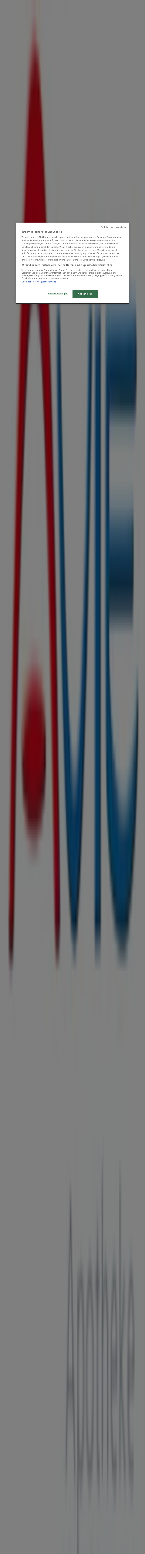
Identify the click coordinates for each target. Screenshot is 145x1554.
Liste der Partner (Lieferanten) (39, 282)
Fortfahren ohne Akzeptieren (113, 227)
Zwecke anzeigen (58, 293)
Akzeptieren (85, 293)
